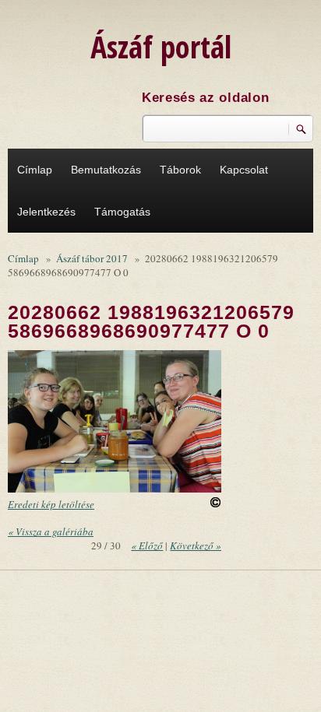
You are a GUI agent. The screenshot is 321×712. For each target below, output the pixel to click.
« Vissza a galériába (50, 531)
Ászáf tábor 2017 (92, 258)
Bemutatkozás (106, 169)
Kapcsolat (244, 169)
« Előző (147, 545)
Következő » (195, 545)
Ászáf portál (160, 46)
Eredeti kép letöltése (51, 504)
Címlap (34, 169)
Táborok (180, 169)
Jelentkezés (46, 211)
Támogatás (122, 211)
